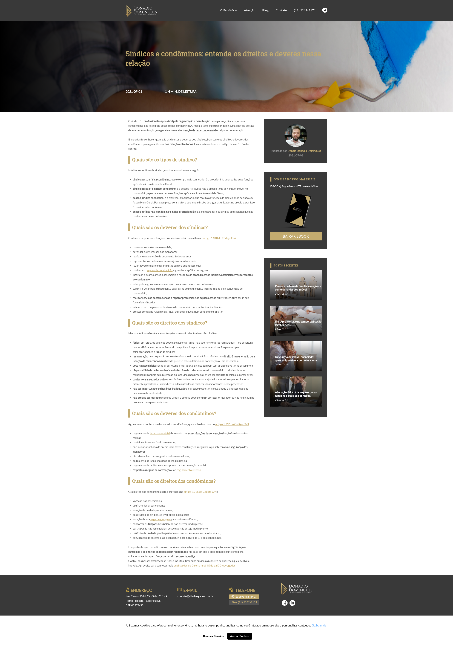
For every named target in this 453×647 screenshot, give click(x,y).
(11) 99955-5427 (246, 596)
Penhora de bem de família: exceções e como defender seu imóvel (298, 287)
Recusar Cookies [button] (213, 636)
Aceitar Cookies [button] (239, 636)
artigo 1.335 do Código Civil (200, 491)
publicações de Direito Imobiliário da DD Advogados (205, 565)
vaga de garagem (160, 519)
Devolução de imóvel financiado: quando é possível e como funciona (296, 358)
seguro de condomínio (160, 270)
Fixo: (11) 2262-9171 (244, 602)
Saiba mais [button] (319, 625)
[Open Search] (324, 10)
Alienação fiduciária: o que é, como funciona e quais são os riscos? (296, 393)
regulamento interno (189, 469)
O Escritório (228, 10)
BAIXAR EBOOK (296, 236)
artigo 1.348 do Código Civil (219, 238)
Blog (265, 10)
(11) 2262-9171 (305, 10)
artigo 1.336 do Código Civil (232, 424)
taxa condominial (160, 433)
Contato (281, 10)
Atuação (249, 10)
